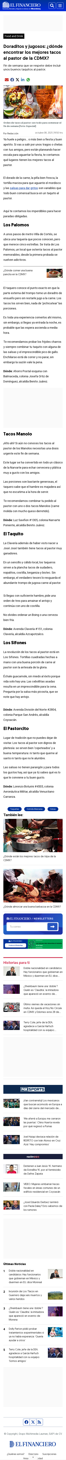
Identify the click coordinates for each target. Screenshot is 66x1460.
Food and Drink (14, 36)
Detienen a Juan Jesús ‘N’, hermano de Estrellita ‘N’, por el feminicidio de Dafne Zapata (43, 1170)
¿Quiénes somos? (15, 1454)
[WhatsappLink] (33, 943)
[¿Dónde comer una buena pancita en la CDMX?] (55, 273)
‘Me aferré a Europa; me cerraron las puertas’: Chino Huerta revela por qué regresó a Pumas (42, 1123)
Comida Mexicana (34, 809)
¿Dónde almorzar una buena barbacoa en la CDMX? (32, 907)
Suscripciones (49, 1454)
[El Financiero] (22, 6)
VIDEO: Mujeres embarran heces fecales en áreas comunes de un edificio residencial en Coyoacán (42, 1188)
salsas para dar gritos (24, 188)
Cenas (53, 809)
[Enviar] (52, 926)
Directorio (33, 1454)
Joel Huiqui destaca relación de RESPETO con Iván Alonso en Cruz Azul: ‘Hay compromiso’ (42, 1141)
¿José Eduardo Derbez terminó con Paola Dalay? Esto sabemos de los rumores (43, 1206)
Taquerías (14, 809)
